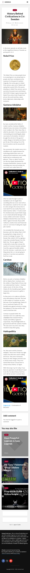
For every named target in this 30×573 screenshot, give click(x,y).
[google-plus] (14, 561)
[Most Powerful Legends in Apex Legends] (15, 444)
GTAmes (6, 453)
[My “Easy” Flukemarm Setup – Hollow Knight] (15, 470)
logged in (13, 419)
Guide (15, 10)
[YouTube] (10, 561)
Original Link (6, 405)
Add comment (20, 23)
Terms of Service (6, 553)
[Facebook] (3, 561)
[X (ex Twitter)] (7, 561)
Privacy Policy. (16, 553)
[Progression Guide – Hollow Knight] (15, 497)
